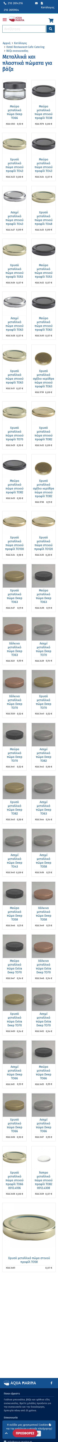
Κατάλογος (20, 43)
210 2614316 (15, 3)
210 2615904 (11, 10)
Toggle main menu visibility (4, 19)
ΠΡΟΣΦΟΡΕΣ (25, 1433)
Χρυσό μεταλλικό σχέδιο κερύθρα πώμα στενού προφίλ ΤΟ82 (43, 488)
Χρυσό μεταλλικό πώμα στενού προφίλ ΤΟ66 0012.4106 (15, 1180)
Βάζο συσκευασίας (17, 50)
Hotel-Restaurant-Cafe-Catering (25, 46)
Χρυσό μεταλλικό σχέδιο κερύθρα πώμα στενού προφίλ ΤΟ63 (43, 378)
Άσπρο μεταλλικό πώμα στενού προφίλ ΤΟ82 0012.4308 (44, 1180)
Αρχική (6, 43)
